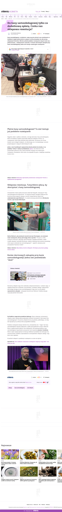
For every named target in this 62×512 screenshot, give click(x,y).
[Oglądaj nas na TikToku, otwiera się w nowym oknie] (48, 382)
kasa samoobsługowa (20, 387)
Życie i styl (10, 18)
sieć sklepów (30, 387)
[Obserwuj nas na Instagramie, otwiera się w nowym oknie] (46, 382)
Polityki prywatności (32, 507)
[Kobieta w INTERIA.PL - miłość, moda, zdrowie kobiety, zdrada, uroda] (13, 11)
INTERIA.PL (51, 507)
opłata (31, 148)
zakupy (10, 387)
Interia (2, 18)
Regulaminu (25, 507)
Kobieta (6, 18)
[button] (48, 11)
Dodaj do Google (21, 50)
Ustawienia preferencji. (41, 507)
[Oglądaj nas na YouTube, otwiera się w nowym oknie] (44, 382)
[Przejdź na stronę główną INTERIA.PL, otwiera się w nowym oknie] (5, 11)
